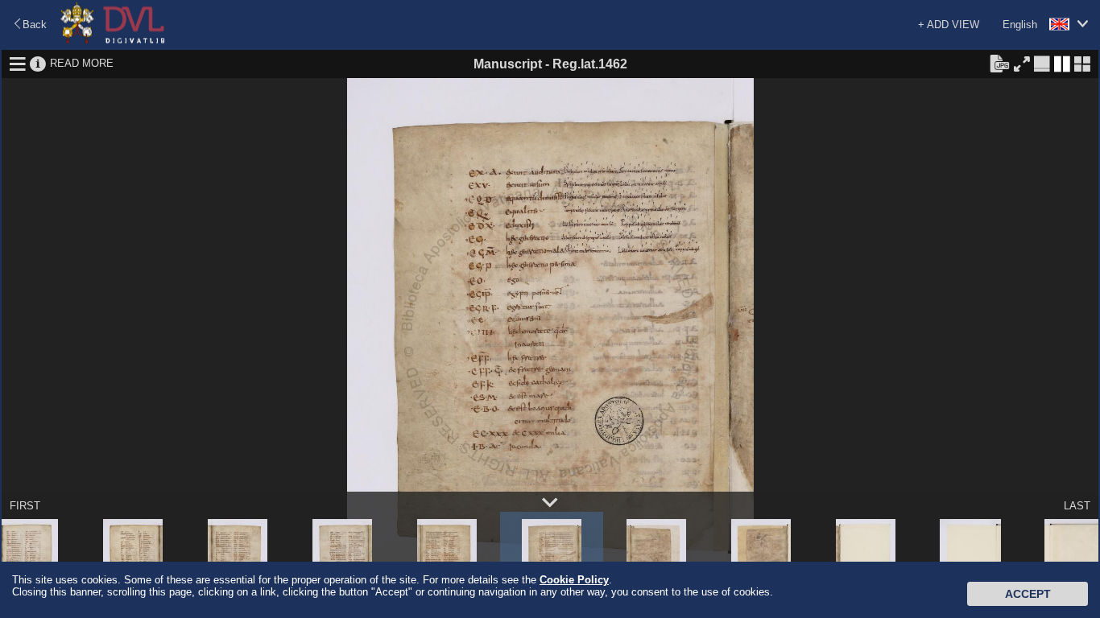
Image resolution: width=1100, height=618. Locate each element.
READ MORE (82, 63)
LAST (1077, 506)
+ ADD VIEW (948, 25)
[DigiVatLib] (112, 41)
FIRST (25, 506)
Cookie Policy (574, 580)
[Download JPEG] (999, 62)
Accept (1028, 593)
